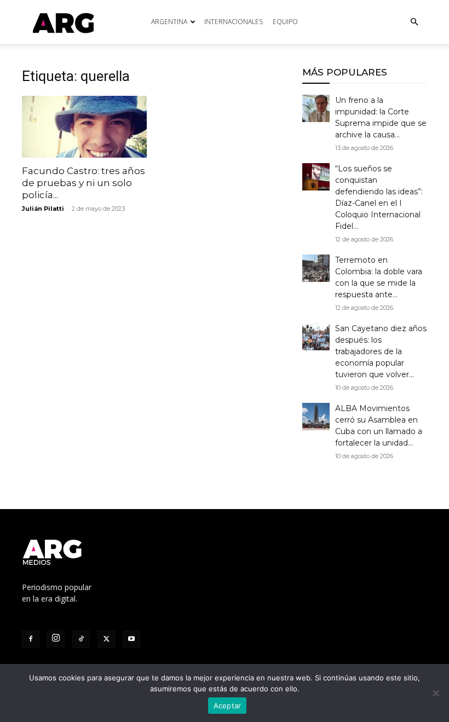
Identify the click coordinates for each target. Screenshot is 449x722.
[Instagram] (56, 639)
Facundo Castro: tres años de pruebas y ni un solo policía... (83, 182)
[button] (414, 22)
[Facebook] (30, 639)
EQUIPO (285, 21)
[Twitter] (106, 639)
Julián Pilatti (43, 208)
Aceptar (227, 705)
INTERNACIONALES (233, 21)
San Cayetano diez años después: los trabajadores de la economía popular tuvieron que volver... (381, 351)
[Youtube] (131, 639)
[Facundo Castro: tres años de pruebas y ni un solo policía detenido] (84, 127)
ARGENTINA (169, 21)
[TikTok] (81, 639)
